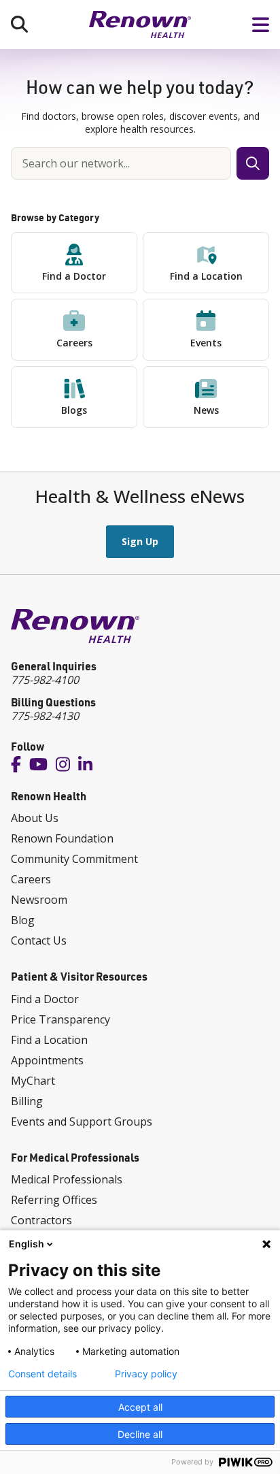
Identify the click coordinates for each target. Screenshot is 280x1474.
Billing (27, 1101)
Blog (23, 920)
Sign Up (140, 541)
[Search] (19, 24)
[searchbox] (121, 163)
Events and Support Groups (81, 1121)
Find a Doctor (74, 275)
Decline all (140, 1434)
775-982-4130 (45, 715)
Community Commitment (74, 858)
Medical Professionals (66, 1179)
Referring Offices (54, 1199)
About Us (34, 817)
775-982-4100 (45, 679)
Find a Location (206, 275)
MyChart (33, 1080)
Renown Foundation (62, 838)
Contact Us (39, 940)
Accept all (140, 1407)
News (206, 410)
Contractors (41, 1220)
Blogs (74, 410)
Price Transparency (60, 1019)
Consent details (42, 1374)
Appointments (47, 1060)
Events (206, 342)
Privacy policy (146, 1374)
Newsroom (39, 899)
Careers (74, 342)
